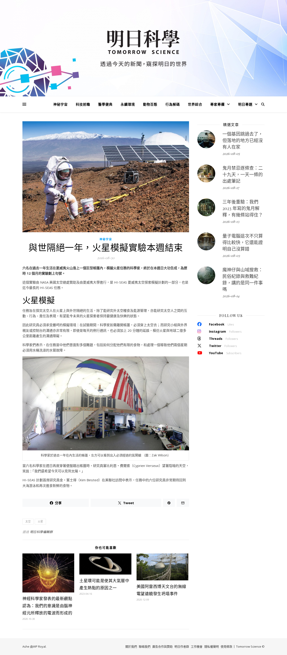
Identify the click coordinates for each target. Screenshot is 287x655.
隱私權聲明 (211, 646)
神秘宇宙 (60, 104)
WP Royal (39, 646)
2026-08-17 (230, 187)
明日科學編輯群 (41, 532)
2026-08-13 (230, 221)
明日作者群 (181, 646)
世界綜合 (195, 104)
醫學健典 (105, 104)
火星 (40, 521)
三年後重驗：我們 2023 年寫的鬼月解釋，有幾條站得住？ (242, 208)
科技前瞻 (83, 104)
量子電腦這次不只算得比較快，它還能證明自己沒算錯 (242, 242)
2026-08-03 (231, 255)
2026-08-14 (230, 296)
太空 (28, 521)
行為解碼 (172, 104)
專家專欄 (217, 104)
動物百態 (150, 104)
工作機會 (196, 646)
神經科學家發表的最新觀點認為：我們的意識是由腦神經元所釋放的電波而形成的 (47, 606)
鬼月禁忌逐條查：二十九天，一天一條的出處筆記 (242, 174)
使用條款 (226, 646)
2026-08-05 (231, 153)
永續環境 (128, 104)
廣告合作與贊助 (162, 646)
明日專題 (245, 104)
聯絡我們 (144, 646)
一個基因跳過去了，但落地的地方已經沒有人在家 (242, 140)
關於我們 (131, 646)
